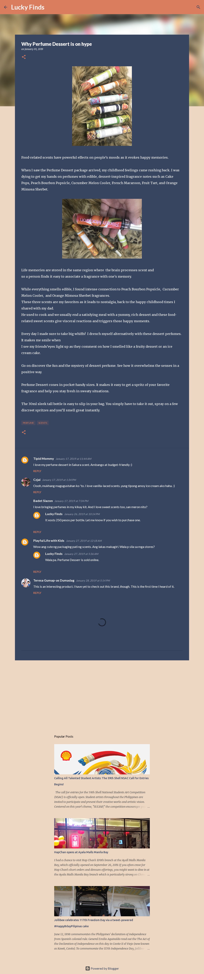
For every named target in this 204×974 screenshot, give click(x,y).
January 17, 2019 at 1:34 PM (59, 479)
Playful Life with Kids (48, 540)
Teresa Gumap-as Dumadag (53, 580)
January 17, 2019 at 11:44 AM (73, 458)
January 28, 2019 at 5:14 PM (93, 580)
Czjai (36, 479)
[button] (23, 57)
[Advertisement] (102, 694)
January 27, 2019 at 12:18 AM (84, 540)
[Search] (50, 7)
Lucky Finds (27, 7)
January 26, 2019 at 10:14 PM (82, 514)
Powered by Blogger (104, 968)
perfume (28, 422)
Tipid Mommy (43, 458)
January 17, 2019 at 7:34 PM (71, 501)
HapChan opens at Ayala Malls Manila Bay (81, 852)
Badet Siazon (43, 501)
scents (42, 422)
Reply (37, 471)
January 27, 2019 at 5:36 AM (81, 553)
